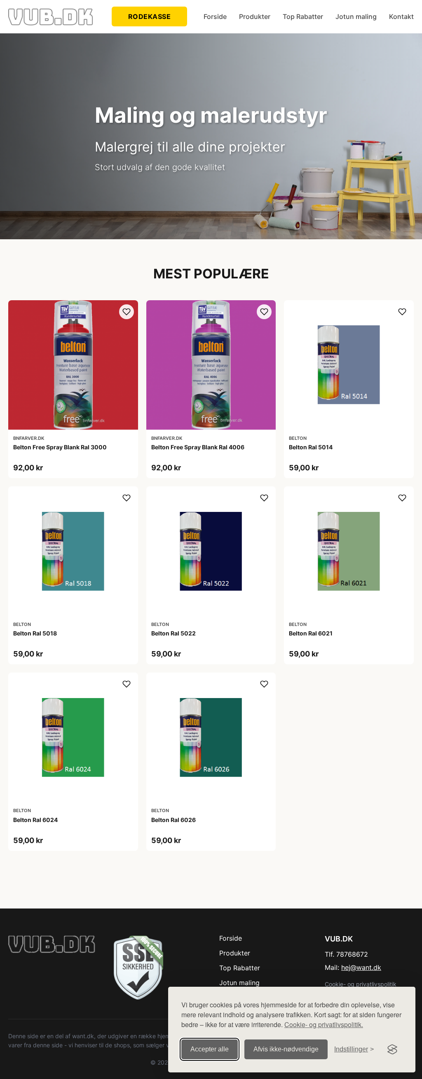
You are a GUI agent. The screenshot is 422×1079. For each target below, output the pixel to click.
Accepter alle (209, 1049)
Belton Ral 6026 (173, 819)
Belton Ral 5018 (35, 633)
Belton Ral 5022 (173, 633)
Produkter (254, 16)
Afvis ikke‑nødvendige (286, 1049)
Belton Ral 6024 (35, 819)
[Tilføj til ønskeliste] (126, 311)
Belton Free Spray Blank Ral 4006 (197, 447)
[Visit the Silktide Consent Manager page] (392, 1049)
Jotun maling (356, 16)
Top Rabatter (303, 16)
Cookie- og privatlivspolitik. (323, 1024)
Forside (215, 16)
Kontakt (401, 16)
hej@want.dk (361, 967)
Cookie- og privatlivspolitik (360, 984)
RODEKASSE (149, 16)
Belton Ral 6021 (311, 633)
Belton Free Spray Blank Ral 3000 (60, 447)
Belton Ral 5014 (311, 447)
